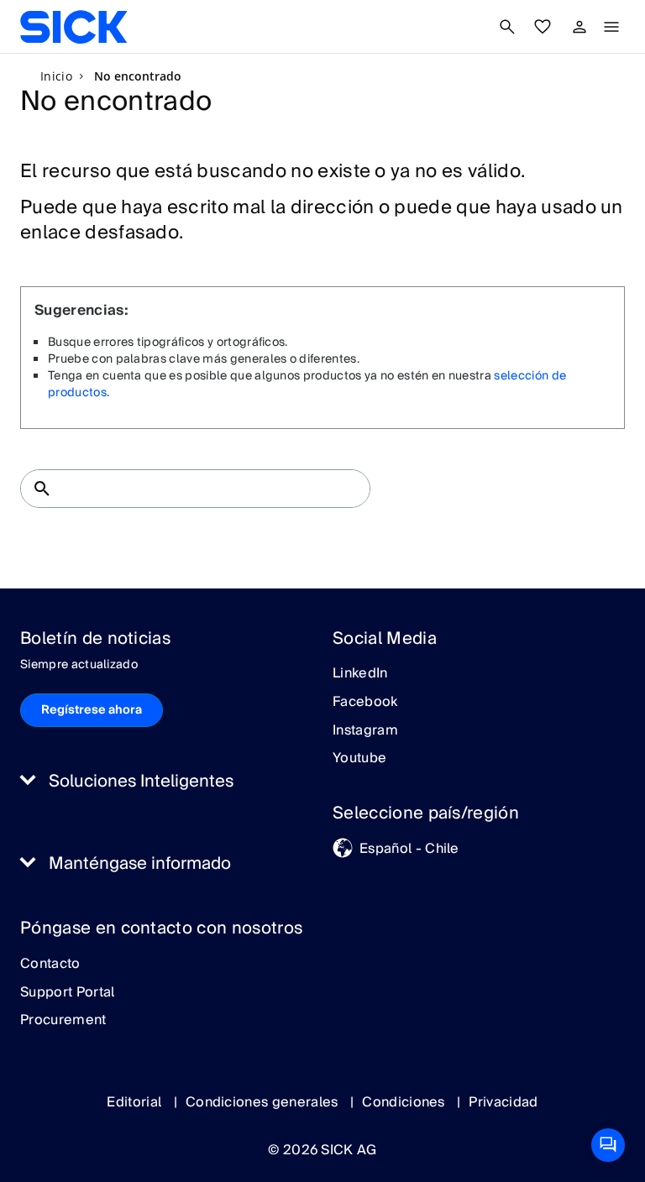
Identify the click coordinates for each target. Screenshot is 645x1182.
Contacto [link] (50, 964)
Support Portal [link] (67, 993)
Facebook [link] (365, 703)
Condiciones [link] (405, 1102)
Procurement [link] (63, 1021)
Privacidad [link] (503, 1102)
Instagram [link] (365, 731)
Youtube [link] (359, 759)
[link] (73, 27)
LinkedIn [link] (360, 674)
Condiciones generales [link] (264, 1102)
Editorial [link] (136, 1102)
